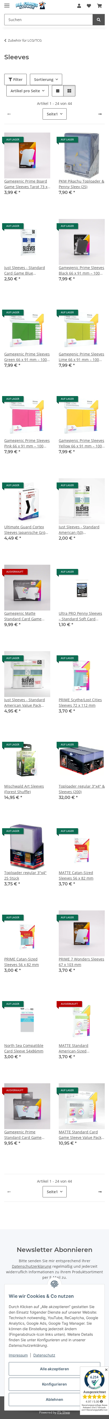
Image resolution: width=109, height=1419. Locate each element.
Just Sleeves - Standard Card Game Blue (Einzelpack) (24, 270)
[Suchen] (99, 19)
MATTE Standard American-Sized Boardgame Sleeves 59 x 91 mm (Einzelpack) (80, 1048)
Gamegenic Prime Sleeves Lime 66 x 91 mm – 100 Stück (81, 357)
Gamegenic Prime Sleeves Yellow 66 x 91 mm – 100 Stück (81, 443)
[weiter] (100, 114)
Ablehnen (54, 1399)
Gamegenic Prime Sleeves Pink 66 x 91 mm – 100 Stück (27, 443)
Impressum (18, 1355)
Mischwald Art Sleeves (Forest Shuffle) (24, 789)
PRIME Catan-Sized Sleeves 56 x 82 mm (21, 962)
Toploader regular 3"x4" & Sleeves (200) (82, 789)
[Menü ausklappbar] (7, 3)
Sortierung (43, 79)
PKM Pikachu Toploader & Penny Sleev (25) (81, 184)
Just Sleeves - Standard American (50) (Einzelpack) (79, 529)
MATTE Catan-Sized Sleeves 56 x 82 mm (76, 875)
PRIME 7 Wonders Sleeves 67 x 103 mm (81, 962)
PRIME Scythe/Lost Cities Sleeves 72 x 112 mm (80, 702)
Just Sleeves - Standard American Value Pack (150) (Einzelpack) (24, 702)
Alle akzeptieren (54, 1369)
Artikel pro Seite (25, 90)
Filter (17, 79)
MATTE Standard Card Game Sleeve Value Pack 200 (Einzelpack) (80, 1134)
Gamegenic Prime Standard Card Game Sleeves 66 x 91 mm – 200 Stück (26, 1134)
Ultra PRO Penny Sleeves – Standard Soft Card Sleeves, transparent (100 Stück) (81, 616)
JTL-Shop (63, 1412)
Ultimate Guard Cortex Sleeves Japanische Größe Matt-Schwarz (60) (27, 529)
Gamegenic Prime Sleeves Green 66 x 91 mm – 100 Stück (27, 357)
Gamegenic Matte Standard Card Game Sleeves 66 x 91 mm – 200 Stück (26, 616)
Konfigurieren (54, 1384)
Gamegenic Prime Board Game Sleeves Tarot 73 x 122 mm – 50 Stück (25, 184)
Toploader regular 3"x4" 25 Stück (25, 875)
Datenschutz (44, 1355)
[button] (79, 6)
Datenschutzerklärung (31, 1266)
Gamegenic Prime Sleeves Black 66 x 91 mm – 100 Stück (81, 270)
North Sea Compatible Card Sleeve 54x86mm (23, 1048)
